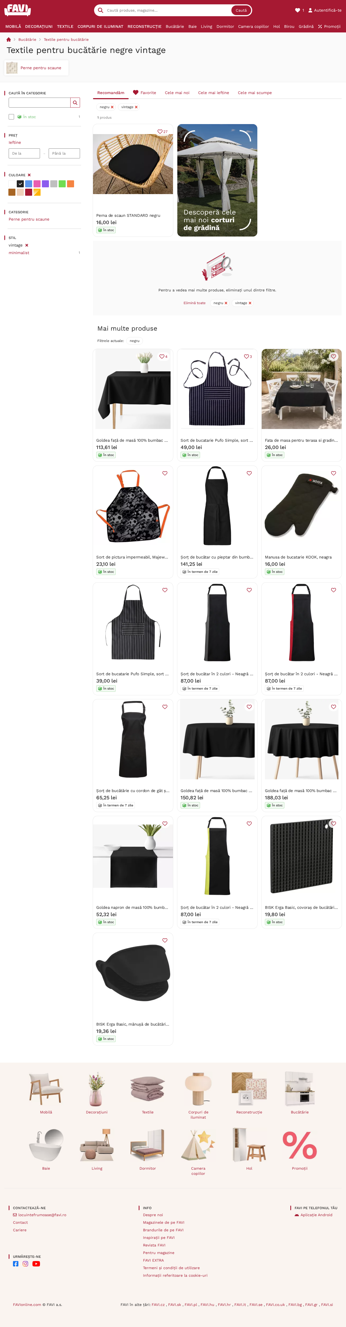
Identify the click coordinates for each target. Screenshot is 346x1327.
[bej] (20, 192)
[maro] (11, 192)
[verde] (62, 183)
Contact (20, 1222)
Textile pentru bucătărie (66, 39)
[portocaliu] (70, 183)
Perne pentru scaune (29, 219)
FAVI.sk (175, 1304)
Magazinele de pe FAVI (163, 1222)
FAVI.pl (191, 1304)
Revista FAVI (154, 1245)
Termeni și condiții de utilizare (171, 1268)
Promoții (300, 1168)
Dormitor (147, 1168)
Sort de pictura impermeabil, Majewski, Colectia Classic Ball (153, 557)
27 (165, 131)
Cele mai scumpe (255, 92)
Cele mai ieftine (213, 92)
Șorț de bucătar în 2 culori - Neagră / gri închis (225, 673)
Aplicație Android (316, 1215)
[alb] (11, 183)
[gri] (53, 183)
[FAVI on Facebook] (15, 1263)
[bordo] (28, 192)
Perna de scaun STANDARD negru (128, 215)
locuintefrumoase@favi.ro (42, 1215)
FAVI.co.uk (276, 1304)
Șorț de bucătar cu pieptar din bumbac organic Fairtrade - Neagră (243, 557)
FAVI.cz (159, 1304)
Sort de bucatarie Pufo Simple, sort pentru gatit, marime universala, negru (167, 673)
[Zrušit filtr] (26, 244)
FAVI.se (256, 1304)
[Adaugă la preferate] (333, 356)
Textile (148, 1112)
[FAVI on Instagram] (25, 1263)
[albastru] (28, 183)
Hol (249, 1168)
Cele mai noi (177, 92)
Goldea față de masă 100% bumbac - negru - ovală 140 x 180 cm (242, 790)
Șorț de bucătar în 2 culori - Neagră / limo (221, 907)
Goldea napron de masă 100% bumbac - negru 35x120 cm (151, 907)
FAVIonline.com (27, 1304)
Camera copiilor (198, 1171)
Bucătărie (27, 39)
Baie (46, 1168)
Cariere (19, 1230)
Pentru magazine (158, 1252)
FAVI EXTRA (153, 1260)
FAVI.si (327, 1304)
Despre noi (153, 1215)
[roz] (37, 183)
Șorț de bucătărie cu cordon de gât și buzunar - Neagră (148, 790)
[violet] (45, 183)
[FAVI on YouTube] (36, 1263)
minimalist (19, 252)
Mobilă (46, 1112)
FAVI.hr (225, 1304)
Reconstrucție (249, 1112)
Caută (241, 10)
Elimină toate (195, 303)
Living (97, 1168)
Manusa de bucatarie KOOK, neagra (298, 557)
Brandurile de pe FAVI (163, 1230)
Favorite (148, 92)
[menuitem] (13, 26)
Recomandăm (110, 92)
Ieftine (15, 142)
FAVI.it (240, 1304)
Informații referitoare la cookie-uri (175, 1275)
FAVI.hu (208, 1304)
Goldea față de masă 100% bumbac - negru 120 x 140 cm (150, 440)
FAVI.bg (295, 1304)
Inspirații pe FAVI (159, 1237)
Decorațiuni (97, 1112)
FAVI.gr (312, 1304)
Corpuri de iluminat (198, 1114)
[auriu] (37, 192)
